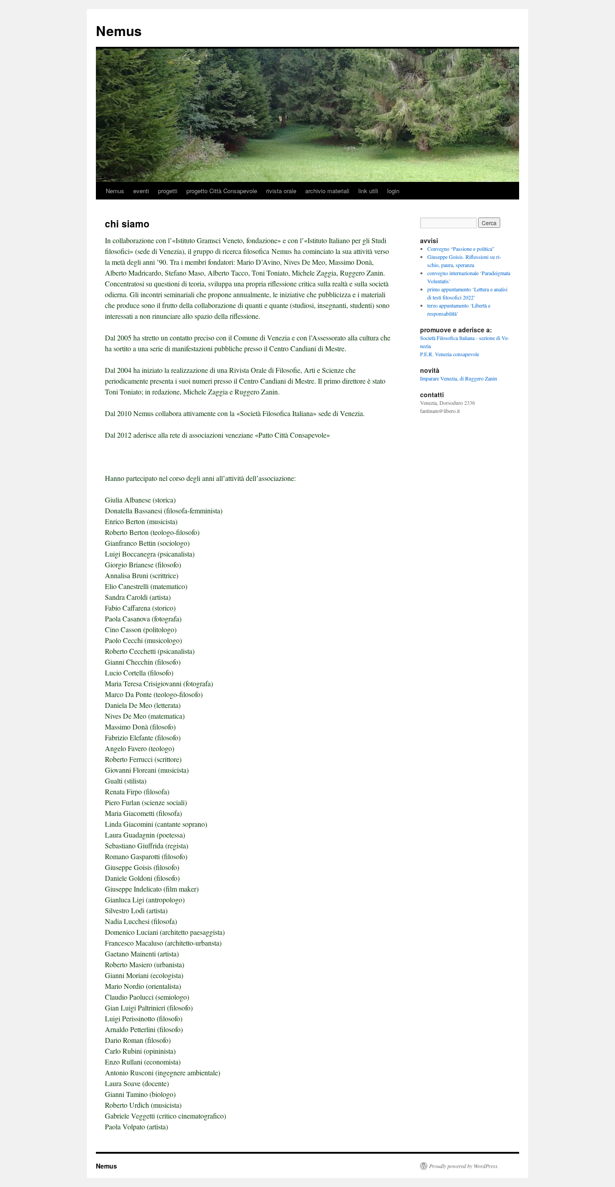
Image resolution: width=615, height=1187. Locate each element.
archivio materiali (327, 190)
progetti (167, 190)
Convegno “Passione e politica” (460, 248)
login (393, 190)
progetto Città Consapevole (221, 190)
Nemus (119, 30)
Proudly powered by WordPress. (464, 1165)
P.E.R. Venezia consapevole (449, 354)
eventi (141, 190)
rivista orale (281, 190)
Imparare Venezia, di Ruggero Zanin (458, 378)
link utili (368, 190)
